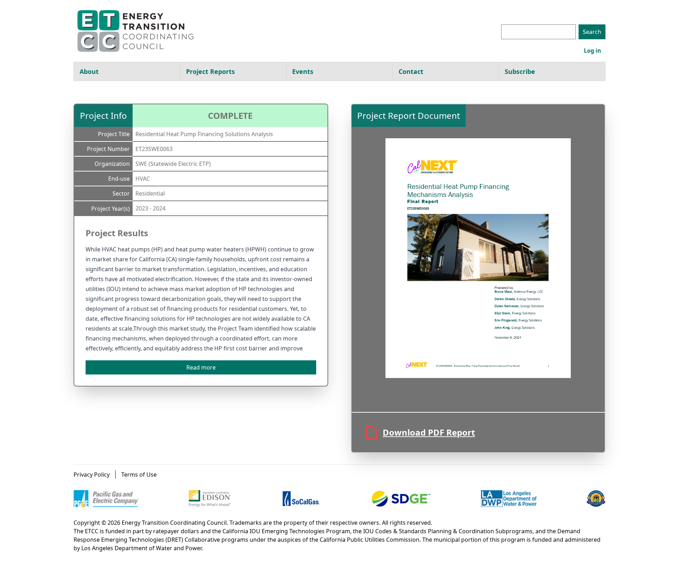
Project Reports (210, 71)
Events (302, 71)
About (89, 71)
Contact (411, 71)
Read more (201, 367)
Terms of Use (139, 474)
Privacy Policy (92, 474)
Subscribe (520, 71)
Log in (592, 50)
